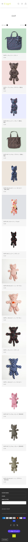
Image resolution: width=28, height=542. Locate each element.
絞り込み (4, 25)
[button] (2, 4)
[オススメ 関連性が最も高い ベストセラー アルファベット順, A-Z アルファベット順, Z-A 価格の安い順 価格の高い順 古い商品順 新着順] (19, 25)
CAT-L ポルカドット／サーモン (13, 317)
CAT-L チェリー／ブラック (11, 350)
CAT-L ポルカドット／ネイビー (13, 382)
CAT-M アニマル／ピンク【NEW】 (14, 414)
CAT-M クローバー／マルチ (12, 221)
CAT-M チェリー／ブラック (12, 253)
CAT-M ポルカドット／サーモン (13, 285)
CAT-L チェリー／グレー (11, 55)
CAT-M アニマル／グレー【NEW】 (14, 446)
